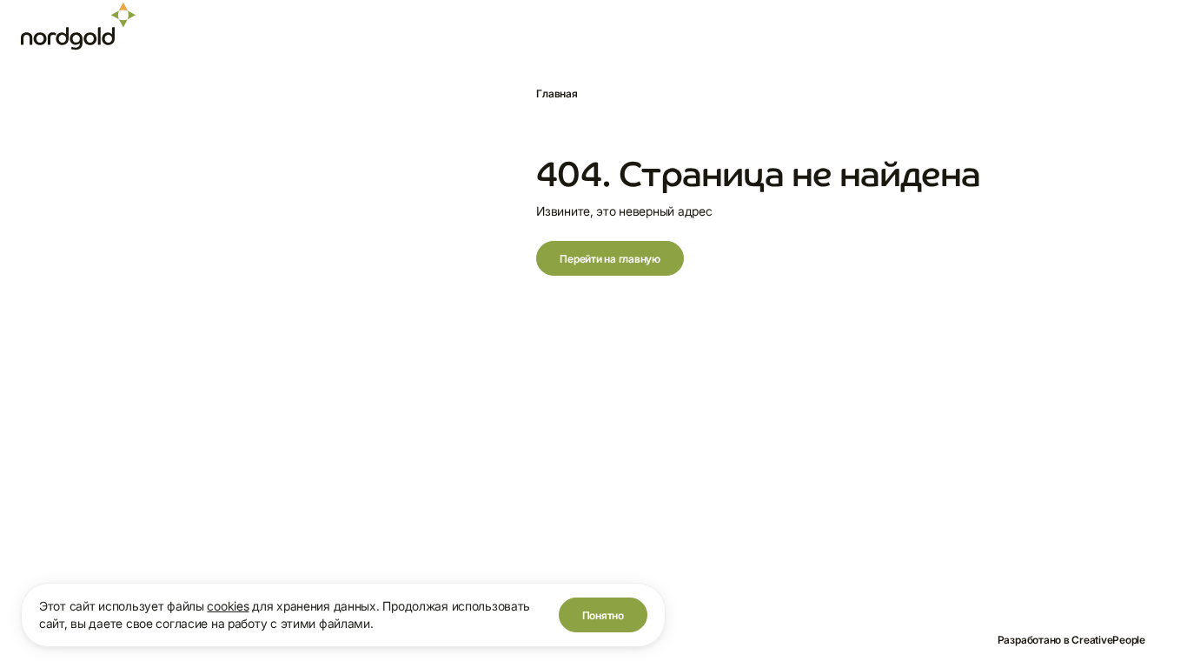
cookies (228, 605)
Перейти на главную (610, 258)
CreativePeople (1108, 639)
